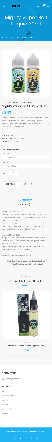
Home (4, 37)
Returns (5, 413)
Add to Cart (11, 184)
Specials (5, 404)
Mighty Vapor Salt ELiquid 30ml (23, 37)
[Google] (20, 438)
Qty (3, 173)
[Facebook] (26, 438)
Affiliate (5, 400)
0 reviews (15, 102)
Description (26, 199)
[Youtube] (31, 438)
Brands (4, 391)
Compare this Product (31, 184)
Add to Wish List (25, 184)
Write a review (27, 102)
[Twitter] (15, 438)
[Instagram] (37, 438)
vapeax (28, 431)
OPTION (6, 153)
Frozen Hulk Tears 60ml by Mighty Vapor (26, 346)
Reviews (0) (26, 204)
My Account (6, 409)
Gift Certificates (8, 396)
